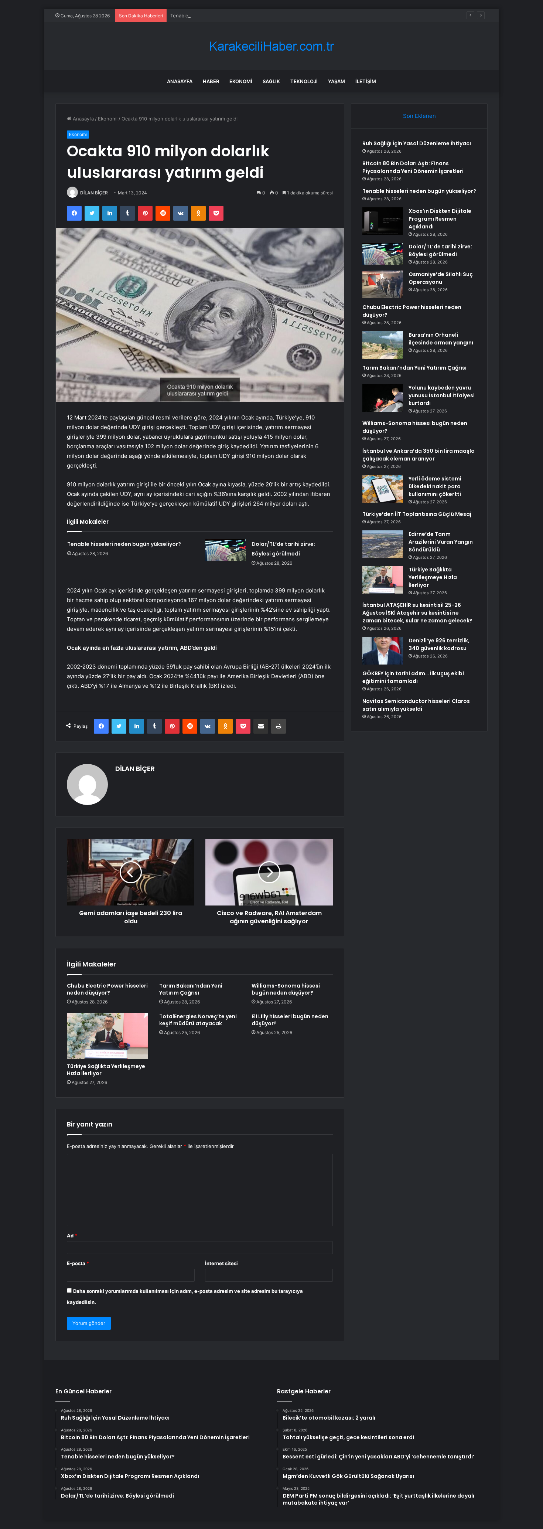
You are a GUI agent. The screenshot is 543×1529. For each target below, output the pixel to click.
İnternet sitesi (221, 1263)
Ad (72, 1236)
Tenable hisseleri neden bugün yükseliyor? (219, 15)
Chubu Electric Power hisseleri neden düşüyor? (107, 989)
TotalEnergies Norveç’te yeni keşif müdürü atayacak (198, 1020)
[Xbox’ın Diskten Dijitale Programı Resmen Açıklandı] (382, 221)
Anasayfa (179, 81)
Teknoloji (304, 81)
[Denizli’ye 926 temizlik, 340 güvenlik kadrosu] (382, 651)
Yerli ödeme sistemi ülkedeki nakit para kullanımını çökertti (435, 486)
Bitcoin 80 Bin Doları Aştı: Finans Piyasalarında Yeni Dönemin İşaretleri (413, 167)
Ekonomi (240, 81)
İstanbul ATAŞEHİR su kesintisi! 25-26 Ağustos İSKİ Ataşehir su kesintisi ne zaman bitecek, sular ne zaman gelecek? (417, 612)
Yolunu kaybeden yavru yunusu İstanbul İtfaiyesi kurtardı (442, 395)
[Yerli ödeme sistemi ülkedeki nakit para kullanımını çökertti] (382, 489)
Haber (211, 81)
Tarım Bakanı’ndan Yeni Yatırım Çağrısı (190, 989)
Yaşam (336, 81)
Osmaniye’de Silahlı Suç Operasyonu (441, 278)
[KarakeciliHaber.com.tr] (271, 46)
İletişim (365, 81)
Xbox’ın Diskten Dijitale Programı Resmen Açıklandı (440, 218)
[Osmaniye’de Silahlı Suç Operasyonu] (382, 284)
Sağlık (271, 81)
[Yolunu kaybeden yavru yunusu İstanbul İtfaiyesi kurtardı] (382, 398)
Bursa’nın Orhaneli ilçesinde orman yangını (441, 338)
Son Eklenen (419, 115)
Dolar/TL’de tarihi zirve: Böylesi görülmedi (440, 250)
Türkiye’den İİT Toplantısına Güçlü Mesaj (416, 514)
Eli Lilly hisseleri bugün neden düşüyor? (290, 1020)
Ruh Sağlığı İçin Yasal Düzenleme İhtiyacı (416, 143)
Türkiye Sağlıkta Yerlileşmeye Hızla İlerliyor (106, 1070)
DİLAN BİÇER (94, 193)
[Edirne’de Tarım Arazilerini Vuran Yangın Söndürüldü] (382, 544)
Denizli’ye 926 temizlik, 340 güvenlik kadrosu (439, 644)
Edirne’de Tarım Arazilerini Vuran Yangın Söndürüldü (441, 541)
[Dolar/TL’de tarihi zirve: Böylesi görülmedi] (225, 550)
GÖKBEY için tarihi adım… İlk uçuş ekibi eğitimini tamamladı (413, 677)
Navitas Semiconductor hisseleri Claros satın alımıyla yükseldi (416, 705)
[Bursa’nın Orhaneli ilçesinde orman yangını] (382, 345)
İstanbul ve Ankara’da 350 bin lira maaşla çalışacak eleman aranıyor (418, 454)
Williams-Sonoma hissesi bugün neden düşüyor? (286, 989)
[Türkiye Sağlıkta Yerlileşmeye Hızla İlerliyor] (107, 1036)
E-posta (78, 1263)
